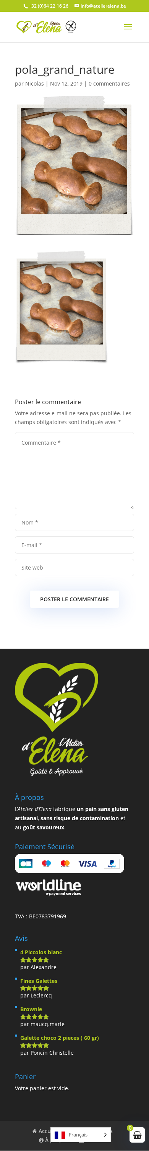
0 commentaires (109, 83)
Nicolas (34, 83)
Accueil (47, 1131)
